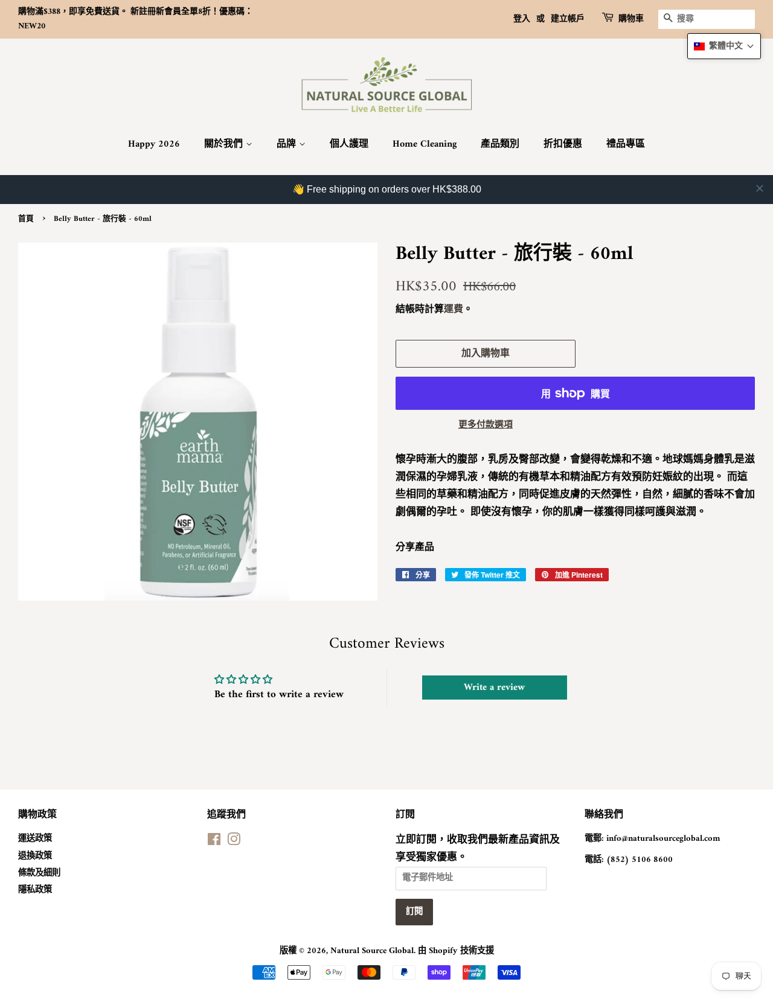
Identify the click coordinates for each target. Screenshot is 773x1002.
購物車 (631, 19)
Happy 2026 (154, 144)
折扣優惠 (563, 144)
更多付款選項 (485, 425)
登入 (521, 19)
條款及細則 (39, 873)
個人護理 (349, 144)
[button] (724, 46)
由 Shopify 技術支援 (456, 951)
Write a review (494, 687)
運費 (453, 309)
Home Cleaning (425, 144)
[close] (760, 188)
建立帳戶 (568, 19)
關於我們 (225, 144)
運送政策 (35, 838)
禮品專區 (625, 144)
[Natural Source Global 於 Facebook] (214, 842)
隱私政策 (35, 890)
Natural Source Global (372, 951)
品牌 (288, 144)
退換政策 (35, 856)
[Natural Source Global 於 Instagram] (233, 842)
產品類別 (500, 144)
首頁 (26, 219)
